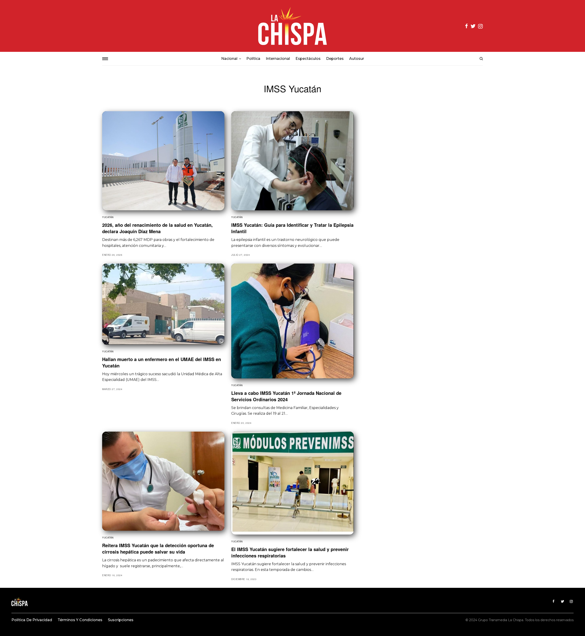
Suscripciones (120, 620)
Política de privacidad (31, 620)
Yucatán (108, 217)
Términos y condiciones (80, 620)
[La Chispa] (292, 26)
